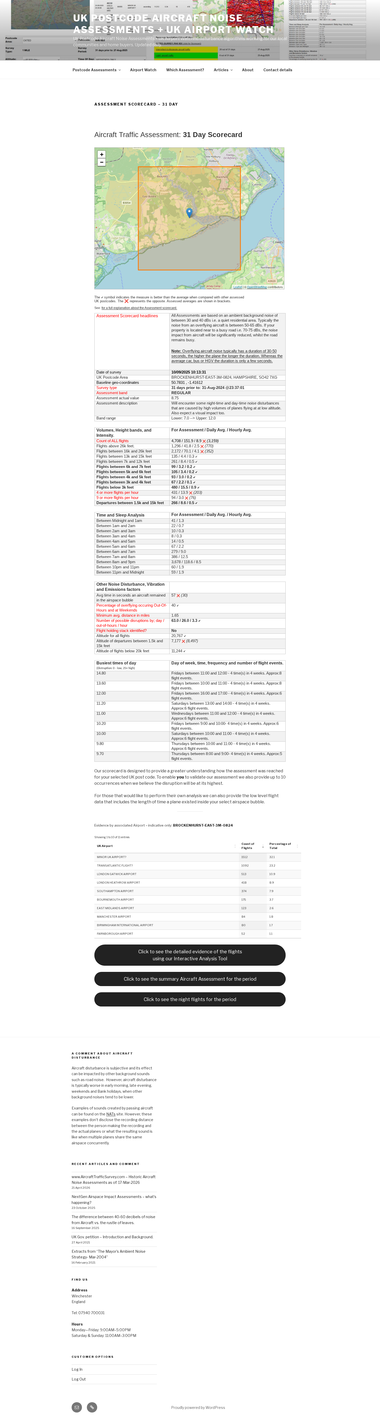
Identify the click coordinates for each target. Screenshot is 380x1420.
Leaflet (237, 287)
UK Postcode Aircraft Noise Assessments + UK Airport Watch (173, 23)
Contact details (277, 70)
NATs (111, 1114)
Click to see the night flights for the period (190, 999)
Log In (77, 1369)
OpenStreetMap (257, 287)
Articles (221, 70)
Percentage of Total (280, 846)
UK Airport (105, 846)
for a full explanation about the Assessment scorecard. (139, 308)
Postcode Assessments (95, 70)
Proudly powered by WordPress (198, 1407)
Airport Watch (143, 70)
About (248, 70)
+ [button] (101, 154)
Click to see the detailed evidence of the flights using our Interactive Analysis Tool (190, 955)
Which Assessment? (185, 70)
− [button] (101, 162)
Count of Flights (247, 846)
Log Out (79, 1379)
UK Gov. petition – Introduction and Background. (112, 1237)
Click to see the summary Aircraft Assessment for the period (190, 979)
